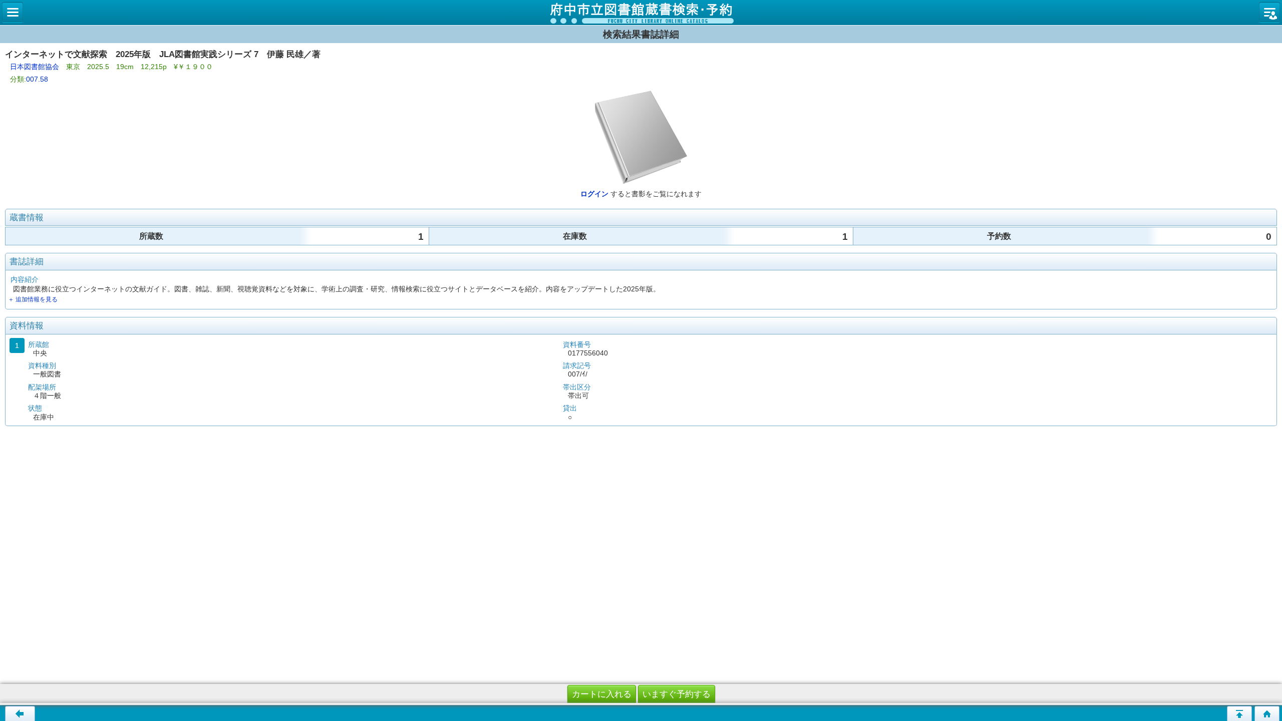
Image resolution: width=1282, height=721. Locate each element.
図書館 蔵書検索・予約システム (641, 12)
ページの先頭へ (1239, 713)
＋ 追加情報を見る (33, 299)
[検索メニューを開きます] (12, 12)
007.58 (37, 79)
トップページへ (1266, 713)
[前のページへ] (20, 713)
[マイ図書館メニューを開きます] (1269, 12)
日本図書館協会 (34, 67)
